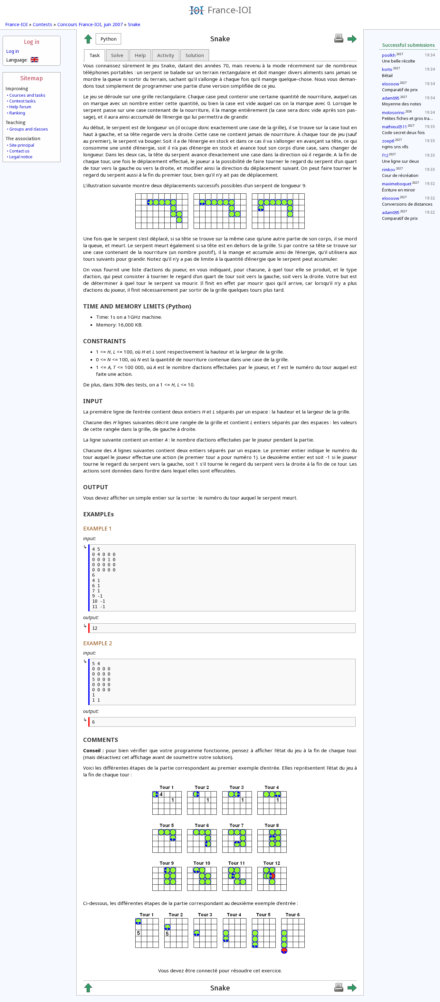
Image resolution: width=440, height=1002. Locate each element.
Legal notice (21, 157)
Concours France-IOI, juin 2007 (90, 24)
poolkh (389, 55)
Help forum (20, 107)
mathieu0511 (394, 127)
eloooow (390, 84)
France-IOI (229, 10)
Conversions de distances (407, 204)
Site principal (21, 145)
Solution (195, 55)
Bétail (387, 75)
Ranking (17, 113)
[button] (108, 38)
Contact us (19, 151)
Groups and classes (28, 129)
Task (94, 55)
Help (140, 55)
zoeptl (388, 141)
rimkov (388, 169)
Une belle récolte (398, 61)
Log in (32, 42)
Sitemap (31, 78)
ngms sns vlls (395, 147)
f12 (385, 155)
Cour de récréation (400, 175)
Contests (42, 24)
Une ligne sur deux (400, 161)
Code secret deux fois (403, 132)
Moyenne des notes (401, 104)
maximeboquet (396, 184)
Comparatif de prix (400, 89)
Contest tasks (22, 101)
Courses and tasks (27, 95)
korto (387, 69)
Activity (165, 55)
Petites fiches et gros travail (409, 118)
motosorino (393, 112)
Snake (134, 24)
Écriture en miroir (398, 190)
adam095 (390, 98)
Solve (117, 55)
